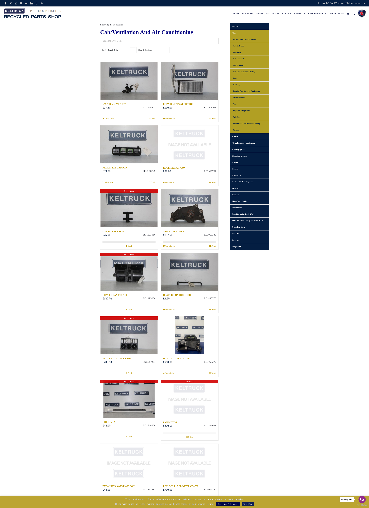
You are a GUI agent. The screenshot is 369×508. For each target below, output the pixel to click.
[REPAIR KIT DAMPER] (129, 144)
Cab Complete (239, 59)
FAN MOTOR (170, 422)
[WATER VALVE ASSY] (129, 81)
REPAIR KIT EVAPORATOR (178, 104)
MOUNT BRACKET (173, 231)
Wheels (236, 130)
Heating (236, 85)
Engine (235, 162)
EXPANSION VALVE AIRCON (118, 486)
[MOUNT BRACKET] (189, 208)
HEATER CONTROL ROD (177, 295)
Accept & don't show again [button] (228, 504)
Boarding (237, 52)
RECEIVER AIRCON (174, 168)
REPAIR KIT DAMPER (114, 167)
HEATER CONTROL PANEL (117, 358)
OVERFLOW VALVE (113, 231)
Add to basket (109, 119)
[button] (354, 13)
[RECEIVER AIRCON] (189, 144)
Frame (235, 169)
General (235, 195)
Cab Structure (238, 65)
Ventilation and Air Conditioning (246, 123)
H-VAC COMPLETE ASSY (177, 358)
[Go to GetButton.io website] (362, 505)
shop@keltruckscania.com (353, 3)
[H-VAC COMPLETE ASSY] (189, 335)
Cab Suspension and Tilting (244, 72)
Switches (236, 117)
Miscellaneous (239, 98)
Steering (235, 240)
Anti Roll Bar (238, 46)
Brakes (235, 26)
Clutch (235, 136)
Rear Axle (236, 233)
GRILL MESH (109, 422)
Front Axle (236, 175)
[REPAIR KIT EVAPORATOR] (189, 81)
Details (153, 119)
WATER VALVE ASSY (114, 104)
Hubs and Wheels (239, 201)
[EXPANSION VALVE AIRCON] (129, 463)
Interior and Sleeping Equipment (246, 91)
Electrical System (239, 156)
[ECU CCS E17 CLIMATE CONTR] (189, 463)
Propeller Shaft (238, 227)
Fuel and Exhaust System (242, 182)
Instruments (237, 208)
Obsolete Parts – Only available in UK (247, 221)
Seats (235, 104)
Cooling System (238, 149)
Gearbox (236, 188)
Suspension (236, 246)
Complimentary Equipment (243, 143)
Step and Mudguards (241, 110)
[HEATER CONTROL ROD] (189, 272)
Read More (247, 504)
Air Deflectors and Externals (244, 39)
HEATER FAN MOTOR (114, 295)
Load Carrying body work (243, 214)
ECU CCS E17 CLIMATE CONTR (181, 486)
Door (235, 78)
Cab (234, 33)
